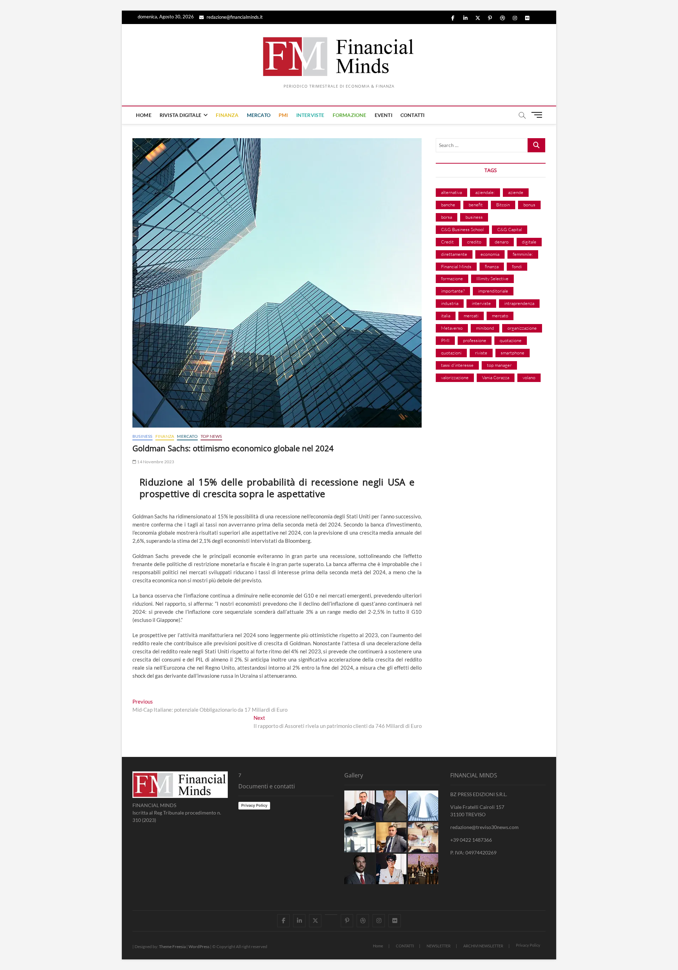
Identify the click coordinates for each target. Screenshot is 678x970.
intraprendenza (519, 303)
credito (474, 242)
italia (445, 315)
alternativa (451, 192)
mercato (500, 315)
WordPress (199, 946)
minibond (485, 328)
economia (490, 254)
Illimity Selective (492, 278)
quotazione (511, 340)
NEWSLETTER (439, 945)
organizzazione (522, 328)
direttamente (454, 254)
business (474, 217)
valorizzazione (455, 377)
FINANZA (227, 115)
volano (529, 377)
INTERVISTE (310, 115)
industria (449, 303)
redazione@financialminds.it (234, 17)
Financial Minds (456, 266)
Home (378, 945)
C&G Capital (509, 229)
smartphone (512, 352)
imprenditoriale (493, 291)
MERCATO (258, 115)
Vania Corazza (495, 377)
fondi (517, 266)
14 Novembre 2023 (155, 461)
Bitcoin (503, 204)
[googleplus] (331, 914)
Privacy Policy (254, 805)
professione (474, 340)
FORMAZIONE (350, 115)
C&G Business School (462, 229)
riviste (481, 352)
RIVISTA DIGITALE (180, 115)
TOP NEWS (211, 436)
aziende (515, 192)
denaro (502, 242)
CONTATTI (412, 115)
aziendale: (485, 192)
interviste (481, 303)
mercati (471, 315)
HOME (143, 115)
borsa (446, 217)
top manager (499, 365)
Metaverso (452, 328)
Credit (447, 242)
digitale (529, 242)
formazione (452, 278)
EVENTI (383, 115)
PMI (283, 115)
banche (448, 204)
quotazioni (451, 352)
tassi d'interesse (457, 365)
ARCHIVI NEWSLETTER (483, 945)
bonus (529, 204)
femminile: (523, 254)
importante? (453, 291)
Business (142, 436)
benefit (476, 204)
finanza (492, 266)
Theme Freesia (172, 946)
